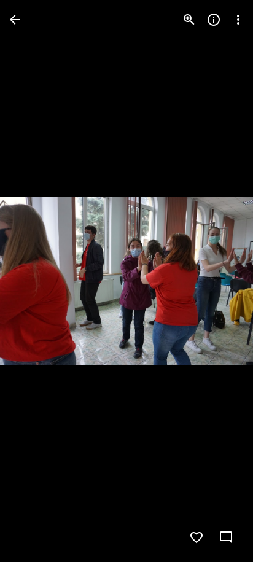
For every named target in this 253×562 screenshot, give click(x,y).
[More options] (238, 19)
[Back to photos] (14, 19)
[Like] (196, 537)
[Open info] (213, 19)
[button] (34, 281)
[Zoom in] (189, 19)
